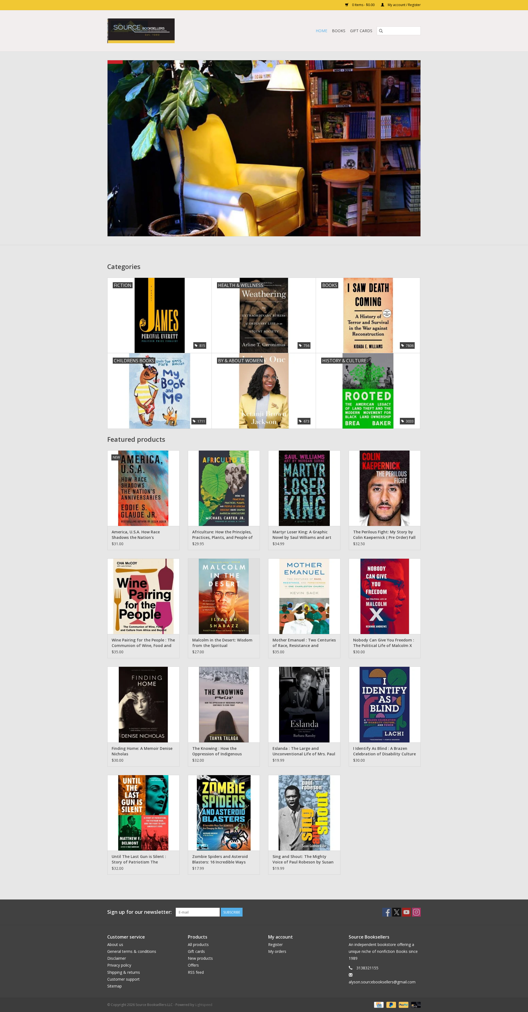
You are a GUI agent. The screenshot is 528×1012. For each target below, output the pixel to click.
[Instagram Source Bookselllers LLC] (416, 912)
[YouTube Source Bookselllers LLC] (406, 912)
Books (338, 30)
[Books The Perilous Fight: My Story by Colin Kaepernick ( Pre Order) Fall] (385, 488)
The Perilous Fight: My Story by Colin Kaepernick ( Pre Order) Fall (384, 534)
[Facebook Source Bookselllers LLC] (386, 912)
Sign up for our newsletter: (139, 912)
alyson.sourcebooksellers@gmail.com (382, 981)
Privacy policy (119, 965)
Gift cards (361, 30)
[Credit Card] (378, 1004)
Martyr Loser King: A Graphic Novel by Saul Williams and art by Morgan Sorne (302, 534)
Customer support (123, 979)
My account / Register (404, 4)
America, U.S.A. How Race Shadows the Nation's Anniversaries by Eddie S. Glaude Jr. (143, 534)
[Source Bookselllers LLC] (168, 30)
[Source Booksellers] (264, 148)
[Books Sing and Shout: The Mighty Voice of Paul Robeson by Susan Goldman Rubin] (304, 813)
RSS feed (196, 972)
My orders (277, 951)
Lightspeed (203, 1004)
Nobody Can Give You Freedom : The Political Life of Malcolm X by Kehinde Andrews (383, 642)
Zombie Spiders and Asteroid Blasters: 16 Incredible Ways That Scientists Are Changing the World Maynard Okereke (220, 859)
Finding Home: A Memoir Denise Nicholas (142, 751)
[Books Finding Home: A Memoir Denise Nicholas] (143, 704)
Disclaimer (116, 958)
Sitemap (114, 986)
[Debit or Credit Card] (415, 1004)
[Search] (381, 30)
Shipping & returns (123, 972)
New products (200, 958)
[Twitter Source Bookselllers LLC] (396, 912)
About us (115, 944)
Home (321, 30)
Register (275, 944)
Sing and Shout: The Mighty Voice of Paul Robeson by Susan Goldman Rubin (303, 859)
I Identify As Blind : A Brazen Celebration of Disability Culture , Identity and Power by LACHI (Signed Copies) (384, 751)
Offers (193, 965)
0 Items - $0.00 (363, 4)
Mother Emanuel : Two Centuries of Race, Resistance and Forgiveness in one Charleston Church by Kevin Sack (304, 642)
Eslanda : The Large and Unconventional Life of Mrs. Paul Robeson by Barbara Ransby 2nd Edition (304, 751)
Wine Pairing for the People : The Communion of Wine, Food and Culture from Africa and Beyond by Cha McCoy (143, 642)
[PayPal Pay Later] (390, 1004)
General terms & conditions (131, 951)
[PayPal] (403, 1004)
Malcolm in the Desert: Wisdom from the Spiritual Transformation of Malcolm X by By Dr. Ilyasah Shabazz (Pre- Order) (222, 642)
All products (198, 944)
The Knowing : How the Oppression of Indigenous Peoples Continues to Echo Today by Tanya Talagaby (217, 751)
